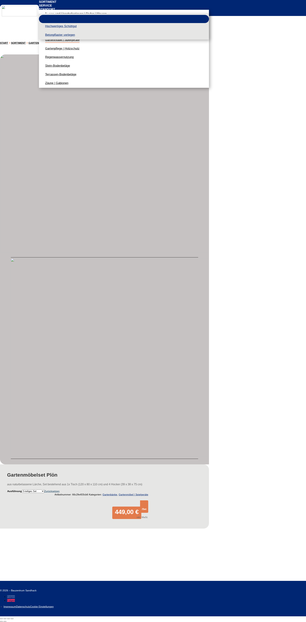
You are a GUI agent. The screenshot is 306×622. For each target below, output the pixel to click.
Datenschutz (23, 606)
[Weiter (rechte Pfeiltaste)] (5, 621)
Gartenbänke (110, 494)
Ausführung (14, 491)
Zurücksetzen (52, 491)
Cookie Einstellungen (42, 606)
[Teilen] (8, 618)
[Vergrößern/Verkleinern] (1, 618)
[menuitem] (124, 2)
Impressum (10, 606)
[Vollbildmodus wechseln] (5, 618)
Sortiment (18, 42)
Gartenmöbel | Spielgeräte (133, 494)
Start (4, 42)
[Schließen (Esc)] (12, 618)
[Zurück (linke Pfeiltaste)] (1, 621)
